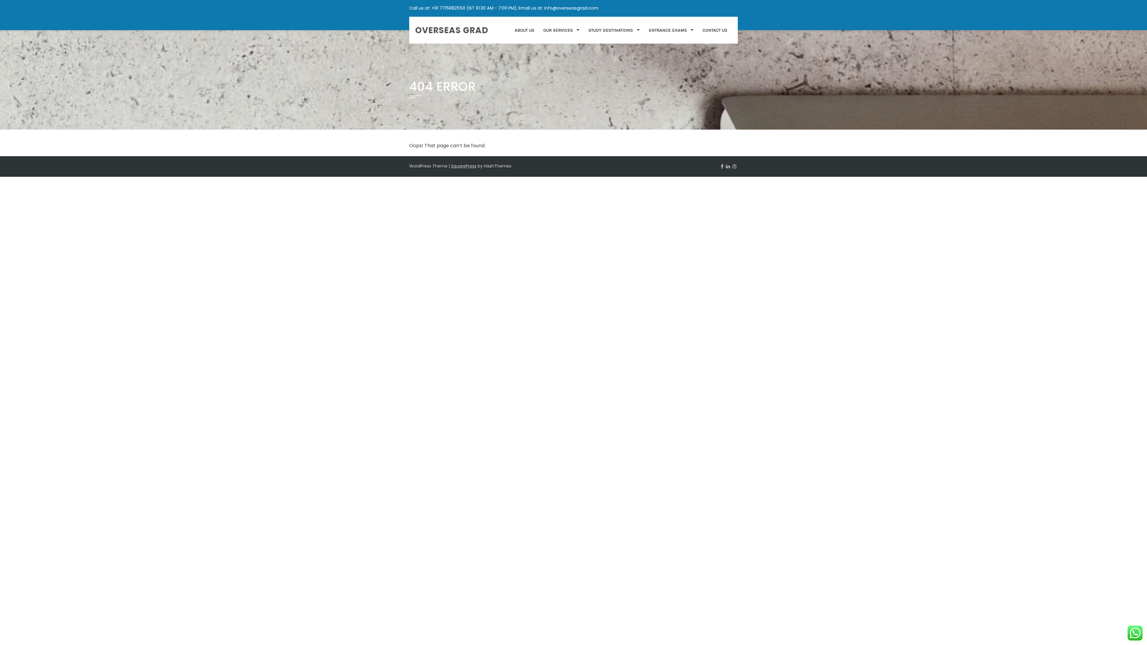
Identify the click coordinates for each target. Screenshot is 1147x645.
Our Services (558, 30)
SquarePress (463, 166)
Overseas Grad (451, 30)
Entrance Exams (668, 30)
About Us (524, 30)
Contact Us (715, 30)
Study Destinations (610, 30)
